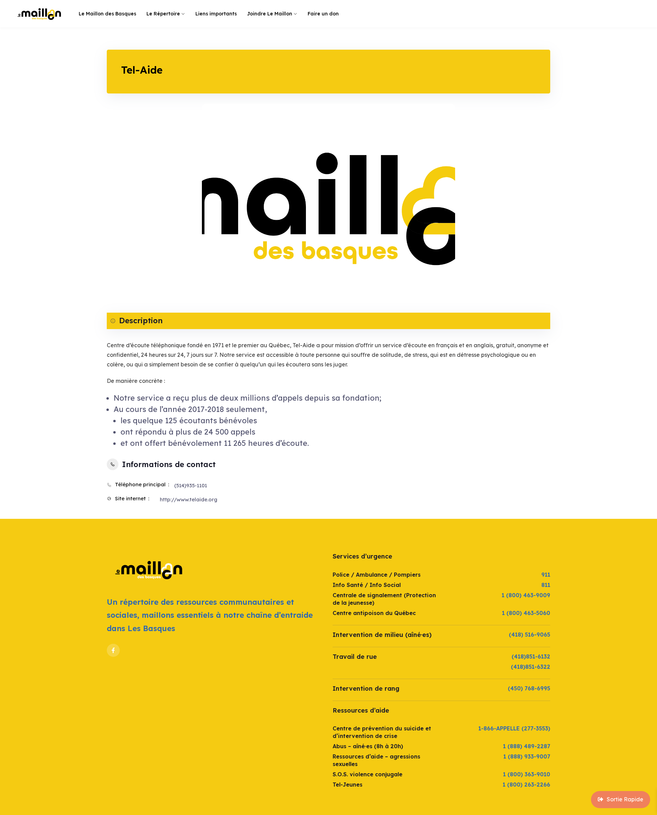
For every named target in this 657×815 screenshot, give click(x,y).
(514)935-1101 (190, 485)
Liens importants (216, 14)
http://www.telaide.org (188, 499)
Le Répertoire (163, 14)
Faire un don (323, 14)
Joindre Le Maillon (269, 14)
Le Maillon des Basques (107, 14)
